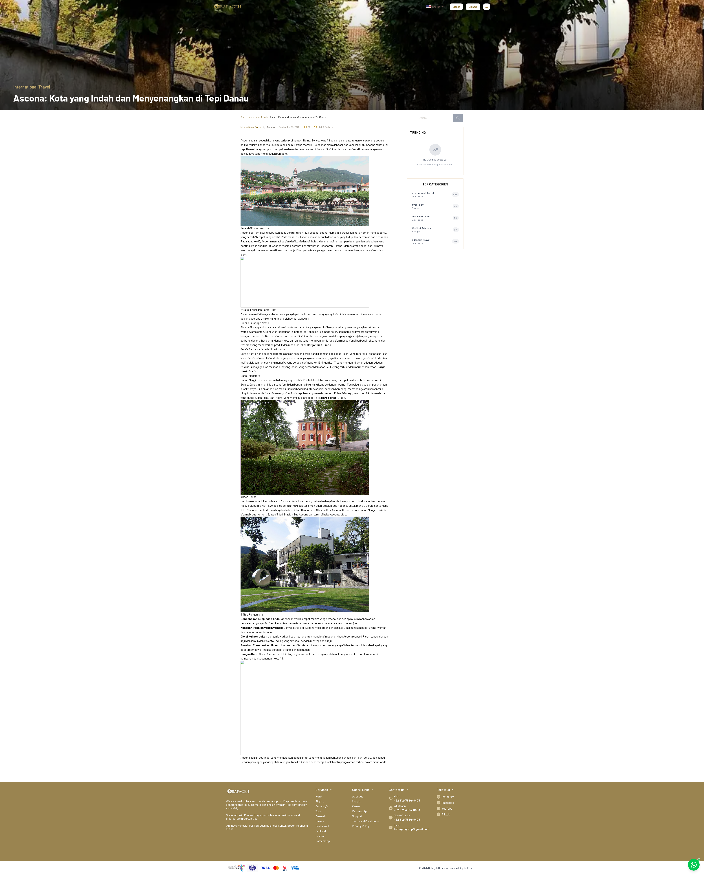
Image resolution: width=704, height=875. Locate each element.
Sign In (456, 6)
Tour (318, 811)
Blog (243, 117)
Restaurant (322, 826)
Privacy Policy (360, 826)
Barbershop (323, 841)
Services (322, 790)
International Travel (257, 117)
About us (357, 796)
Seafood (321, 831)
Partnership (359, 811)
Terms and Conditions (365, 821)
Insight (356, 801)
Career (356, 806)
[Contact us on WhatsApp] (694, 865)
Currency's (322, 806)
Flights (320, 801)
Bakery (320, 821)
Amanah (321, 816)
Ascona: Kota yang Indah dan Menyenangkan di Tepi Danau (298, 117)
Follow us (443, 790)
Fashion (320, 836)
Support (357, 816)
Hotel (319, 796)
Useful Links (361, 790)
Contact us (396, 790)
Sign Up (473, 6)
